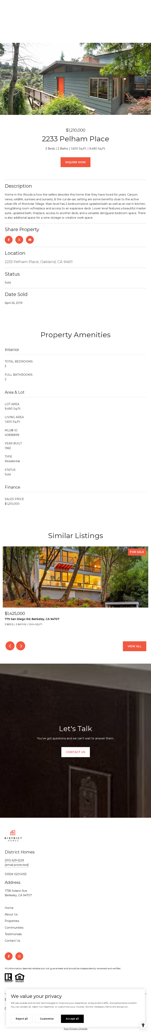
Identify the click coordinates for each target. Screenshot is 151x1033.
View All (135, 646)
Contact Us (12, 940)
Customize (47, 1018)
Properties (12, 921)
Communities (14, 927)
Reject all (22, 1018)
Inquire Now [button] (75, 162)
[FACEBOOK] (9, 956)
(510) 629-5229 (14, 860)
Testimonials (13, 934)
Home (9, 908)
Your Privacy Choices (75, 1028)
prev (10, 645)
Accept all (72, 1018)
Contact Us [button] (75, 752)
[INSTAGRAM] (19, 956)
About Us (11, 914)
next (20, 645)
